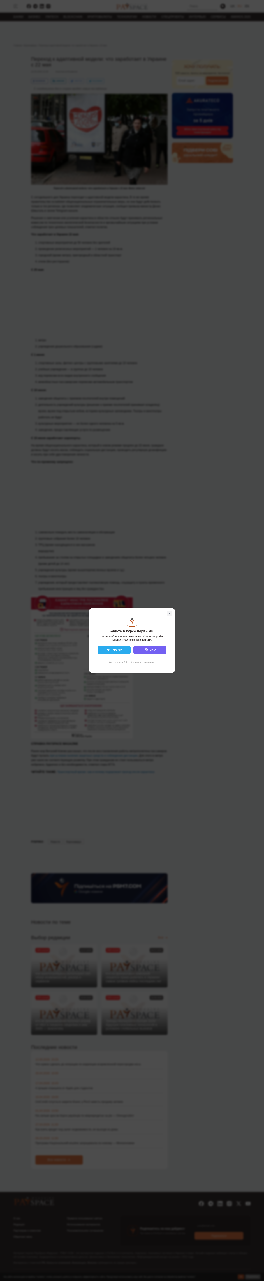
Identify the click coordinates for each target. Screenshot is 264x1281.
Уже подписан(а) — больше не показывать (132, 662)
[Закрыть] (169, 613)
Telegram (117, 649)
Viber (153, 649)
